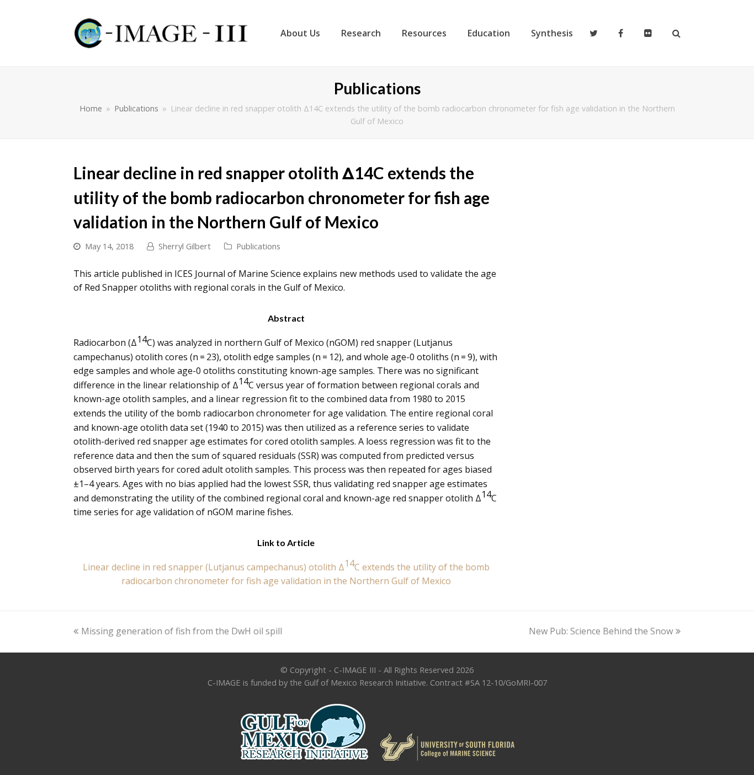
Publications (258, 246)
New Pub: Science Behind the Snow (601, 631)
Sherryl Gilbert (184, 246)
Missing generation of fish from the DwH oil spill (181, 631)
